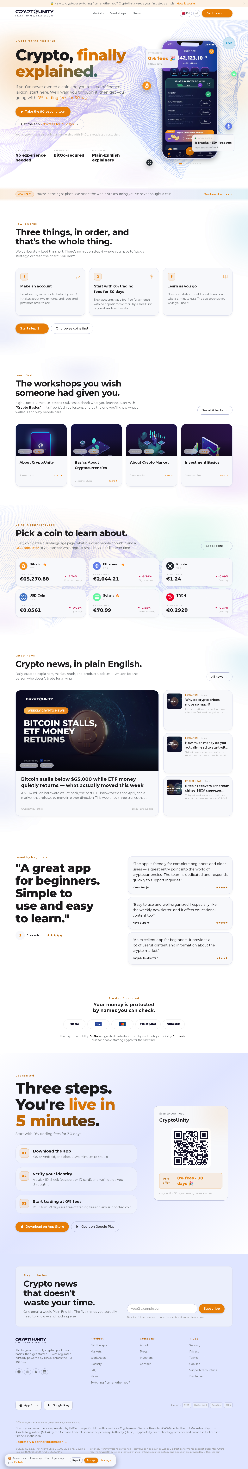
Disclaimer (196, 1376)
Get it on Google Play (98, 1226)
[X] (36, 1371)
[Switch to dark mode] (196, 13)
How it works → (188, 3)
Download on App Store (45, 1226)
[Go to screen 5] (191, 163)
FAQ (93, 1370)
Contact (145, 1364)
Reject (76, 1460)
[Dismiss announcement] (244, 3)
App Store (31, 1405)
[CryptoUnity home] (35, 13)
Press (143, 1351)
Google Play (61, 1405)
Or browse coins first (72, 328)
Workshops (118, 13)
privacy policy (171, 1317)
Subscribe (212, 1308)
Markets (98, 13)
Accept (91, 1460)
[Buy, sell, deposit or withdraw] (190, 151)
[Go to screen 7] (195, 163)
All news (219, 676)
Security (194, 1345)
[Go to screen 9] (200, 163)
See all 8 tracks (215, 410)
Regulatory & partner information (41, 1442)
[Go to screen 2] (184, 163)
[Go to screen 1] (180, 163)
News (137, 13)
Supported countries (203, 1370)
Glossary (96, 1364)
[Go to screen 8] (198, 163)
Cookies (194, 1364)
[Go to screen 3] (186, 163)
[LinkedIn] (44, 1371)
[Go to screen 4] (188, 163)
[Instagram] (27, 1371)
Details (18, 1462)
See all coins (217, 546)
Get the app (49, 124)
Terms (193, 1357)
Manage (106, 1460)
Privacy (194, 1351)
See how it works (218, 194)
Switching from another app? (110, 1382)
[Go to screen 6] (193, 163)
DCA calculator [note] (28, 548)
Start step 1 (32, 328)
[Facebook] (19, 1371)
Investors (146, 1357)
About (144, 1345)
